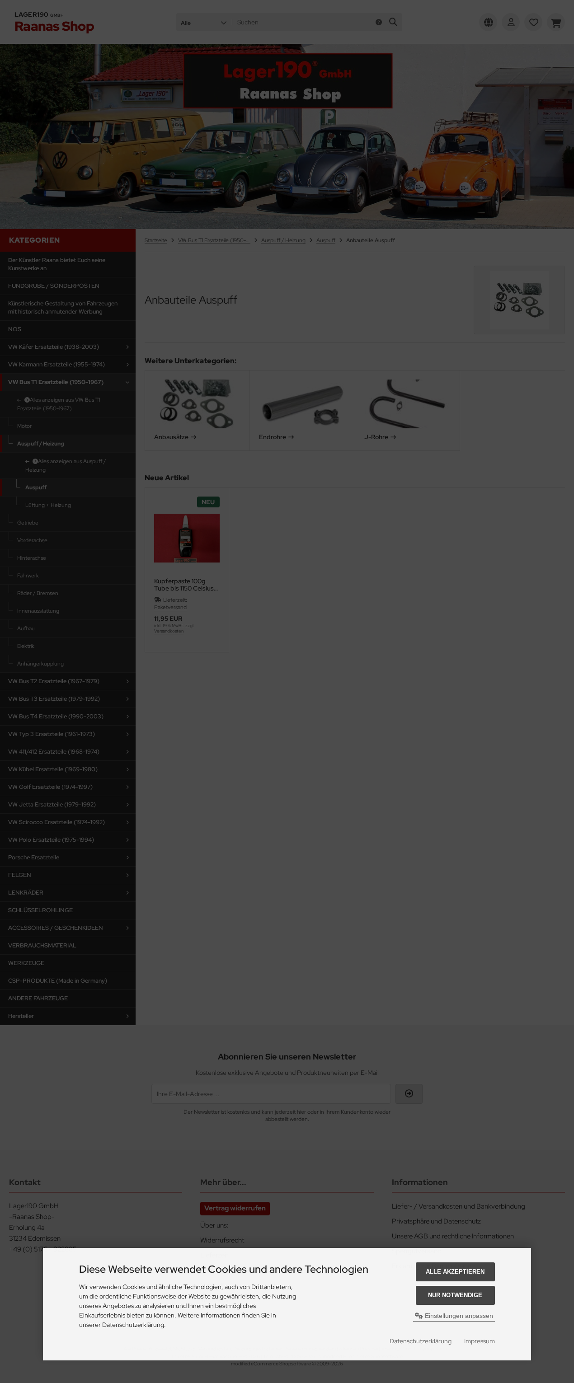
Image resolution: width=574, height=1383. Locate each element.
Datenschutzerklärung (421, 1341)
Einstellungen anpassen (458, 1315)
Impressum (479, 1341)
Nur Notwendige (455, 1295)
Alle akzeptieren (455, 1271)
